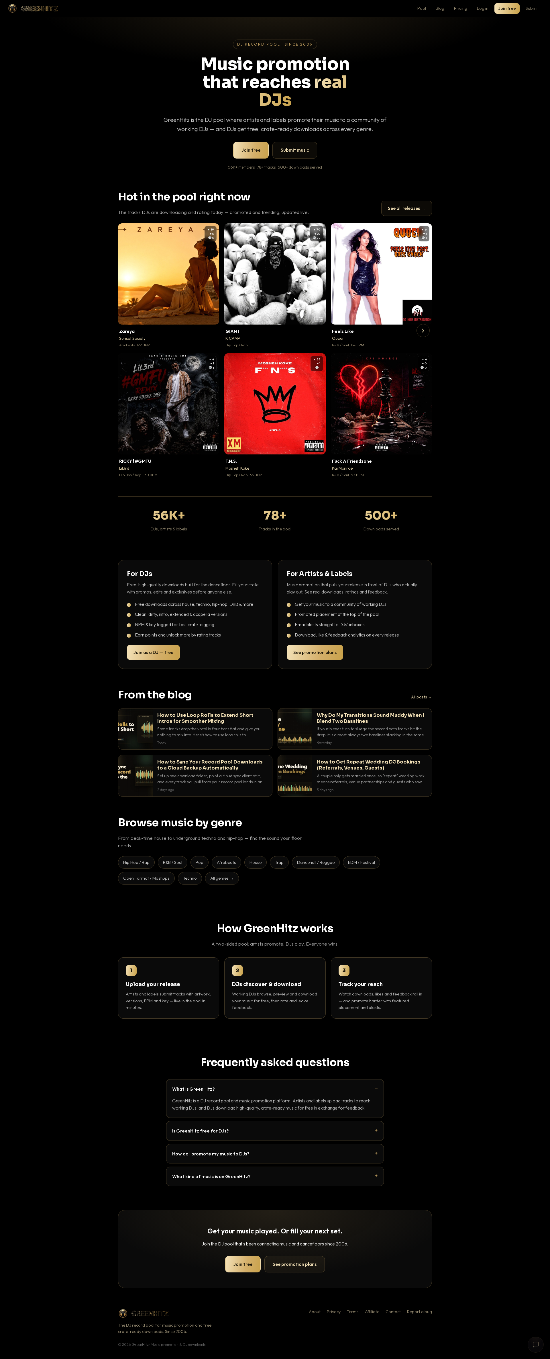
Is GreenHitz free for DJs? (200, 1131)
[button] (210, 316)
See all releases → (406, 208)
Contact (393, 1311)
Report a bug (419, 1311)
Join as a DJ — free (153, 652)
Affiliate (372, 1311)
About (315, 1311)
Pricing (460, 8)
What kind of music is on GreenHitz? (211, 1176)
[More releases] (423, 330)
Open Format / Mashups (146, 878)
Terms (353, 1311)
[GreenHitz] (32, 8)
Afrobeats (226, 862)
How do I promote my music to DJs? (211, 1154)
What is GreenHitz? (193, 1089)
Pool (421, 8)
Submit (532, 8)
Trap (279, 862)
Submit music (295, 150)
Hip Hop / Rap (136, 862)
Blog (440, 8)
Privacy (334, 1311)
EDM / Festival (361, 862)
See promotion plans (315, 652)
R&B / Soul (172, 862)
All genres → (222, 878)
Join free (507, 8)
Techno (190, 878)
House (256, 862)
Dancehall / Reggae (316, 862)
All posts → (421, 697)
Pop (199, 862)
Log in (482, 8)
